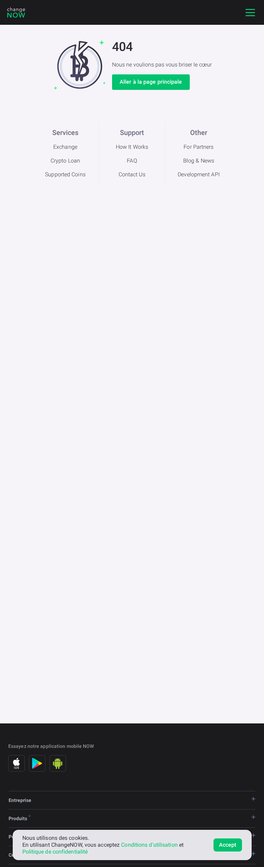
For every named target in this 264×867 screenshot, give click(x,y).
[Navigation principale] (250, 12)
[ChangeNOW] (16, 12)
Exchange (65, 147)
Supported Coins (65, 174)
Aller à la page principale (151, 82)
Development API (199, 174)
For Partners (198, 147)
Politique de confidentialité (55, 851)
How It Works (132, 147)
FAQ (132, 160)
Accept (227, 845)
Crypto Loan (65, 160)
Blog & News (198, 160)
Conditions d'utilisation (149, 845)
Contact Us (132, 174)
